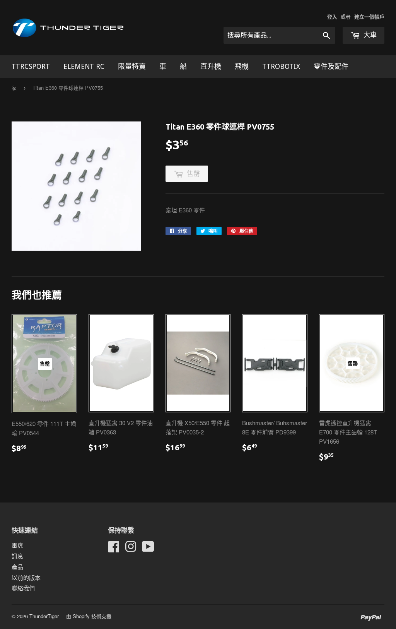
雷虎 (17, 545)
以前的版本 (26, 577)
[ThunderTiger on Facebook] (113, 549)
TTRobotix (281, 66)
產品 (17, 566)
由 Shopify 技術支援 (88, 616)
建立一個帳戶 (369, 16)
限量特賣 (132, 66)
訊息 (17, 556)
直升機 (210, 66)
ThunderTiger (44, 616)
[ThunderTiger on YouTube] (148, 549)
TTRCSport (31, 66)
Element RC (83, 66)
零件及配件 (331, 66)
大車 (369, 35)
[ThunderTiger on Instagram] (131, 549)
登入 (332, 16)
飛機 (242, 66)
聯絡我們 (23, 588)
